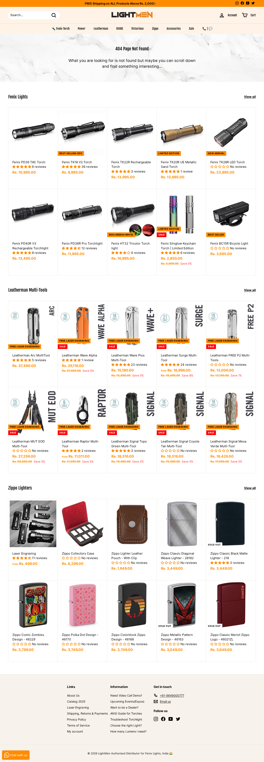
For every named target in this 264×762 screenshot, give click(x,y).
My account (75, 731)
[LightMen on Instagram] (156, 718)
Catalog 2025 (76, 701)
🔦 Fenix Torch (61, 29)
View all (250, 97)
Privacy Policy (76, 719)
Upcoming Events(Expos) (127, 701)
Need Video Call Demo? (126, 695)
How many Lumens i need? (128, 731)
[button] (22, 167)
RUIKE (119, 29)
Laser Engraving (78, 707)
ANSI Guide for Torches (126, 713)
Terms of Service (78, 725)
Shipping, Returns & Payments (87, 713)
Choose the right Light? (126, 725)
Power (81, 29)
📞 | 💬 (207, 29)
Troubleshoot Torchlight (126, 719)
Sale (191, 29)
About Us (73, 695)
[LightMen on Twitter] (178, 718)
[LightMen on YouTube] (171, 718)
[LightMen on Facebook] (163, 718)
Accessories (174, 29)
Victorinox (137, 29)
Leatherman (101, 29)
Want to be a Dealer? (124, 707)
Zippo (155, 29)
